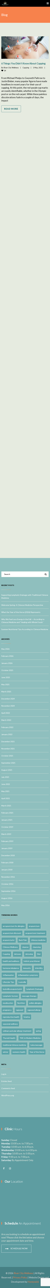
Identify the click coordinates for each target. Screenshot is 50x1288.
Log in (3, 1074)
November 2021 (8, 748)
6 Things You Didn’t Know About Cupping (23, 63)
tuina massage (36, 1045)
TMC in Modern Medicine (30, 1038)
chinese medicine (38, 940)
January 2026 (6, 663)
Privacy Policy (20, 1277)
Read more (11, 108)
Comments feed (8, 1088)
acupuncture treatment (35, 933)
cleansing (37, 947)
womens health (19, 1052)
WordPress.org (7, 1095)
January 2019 (6, 848)
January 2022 (6, 734)
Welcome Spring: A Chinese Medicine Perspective (22, 605)
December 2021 (8, 741)
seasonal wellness (10, 1024)
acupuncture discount (12, 933)
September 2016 (8, 891)
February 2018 (7, 862)
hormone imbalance (11, 968)
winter (5, 1052)
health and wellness (11, 961)
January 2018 (6, 869)
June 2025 (5, 677)
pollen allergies (35, 1003)
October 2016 (7, 884)
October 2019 (7, 827)
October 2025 (7, 670)
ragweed (19, 1010)
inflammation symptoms (28, 975)
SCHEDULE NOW (19, 1248)
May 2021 (5, 791)
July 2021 (5, 777)
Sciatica (27, 1017)
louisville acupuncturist (12, 989)
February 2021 (7, 813)
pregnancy (7, 1010)
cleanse (25, 947)
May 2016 (5, 905)
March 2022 (6, 720)
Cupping (26, 68)
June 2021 (5, 784)
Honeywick (33, 1281)
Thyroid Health (9, 1038)
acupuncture (34, 926)
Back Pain (23, 940)
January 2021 (6, 820)
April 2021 (5, 798)
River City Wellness (11, 68)
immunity (27, 968)
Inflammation (8, 975)
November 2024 (8, 706)
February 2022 (7, 727)
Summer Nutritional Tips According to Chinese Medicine (24, 629)
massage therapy (29, 996)
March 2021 (6, 805)
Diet (39, 954)
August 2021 (6, 770)
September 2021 (8, 763)
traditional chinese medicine (14, 1045)
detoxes (17, 954)
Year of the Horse (37, 1052)
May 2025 (5, 684)
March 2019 (6, 834)
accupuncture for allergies (14, 926)
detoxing (29, 954)
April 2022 (5, 713)
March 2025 (6, 691)
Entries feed (6, 1081)
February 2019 (7, 841)
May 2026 (5, 649)
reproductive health (11, 1017)
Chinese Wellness (10, 947)
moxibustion (8, 1003)
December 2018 (8, 855)
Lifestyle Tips (8, 982)
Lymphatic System (10, 996)
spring (38, 1031)
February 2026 (7, 656)
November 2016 (8, 877)
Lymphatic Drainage (34, 989)
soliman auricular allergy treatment (17, 1031)
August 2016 (6, 898)
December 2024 (8, 699)
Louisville (22, 982)
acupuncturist (9, 940)
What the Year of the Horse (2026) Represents (20, 612)
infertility (39, 968)
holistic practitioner (32, 961)
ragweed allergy (34, 1010)
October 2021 (7, 756)
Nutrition (21, 1003)
